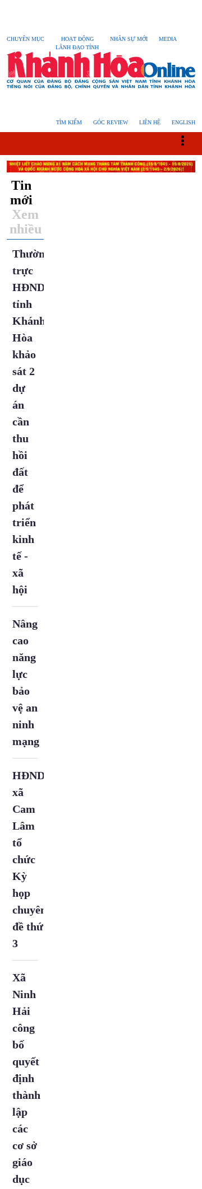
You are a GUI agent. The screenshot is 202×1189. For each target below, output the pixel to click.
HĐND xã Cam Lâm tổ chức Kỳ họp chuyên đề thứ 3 (30, 859)
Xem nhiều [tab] (25, 222)
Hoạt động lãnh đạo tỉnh (81, 43)
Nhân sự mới (135, 39)
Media (174, 39)
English (182, 122)
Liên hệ (148, 122)
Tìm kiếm (64, 122)
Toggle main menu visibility (188, 140)
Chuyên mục (27, 39)
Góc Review (107, 122)
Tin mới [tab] (21, 193)
